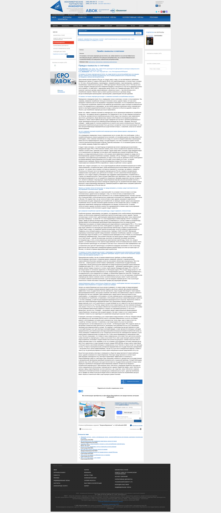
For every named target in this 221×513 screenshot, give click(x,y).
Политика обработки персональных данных (110, 501)
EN (159, 5)
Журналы (67, 17)
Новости (82, 17)
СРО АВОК (161, 26)
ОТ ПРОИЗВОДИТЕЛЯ (59, 42)
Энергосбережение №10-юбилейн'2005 (117, 39)
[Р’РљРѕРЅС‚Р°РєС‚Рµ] (80, 391)
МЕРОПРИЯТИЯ (121, 26)
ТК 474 (133, 26)
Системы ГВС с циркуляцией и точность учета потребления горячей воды (103, 444)
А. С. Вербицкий (84, 71)
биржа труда (78, 26)
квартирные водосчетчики (110, 62)
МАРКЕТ (141, 26)
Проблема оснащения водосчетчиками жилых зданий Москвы (99, 452)
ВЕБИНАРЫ (87, 472)
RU (157, 5)
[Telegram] (82, 391)
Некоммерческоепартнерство (73, 4)
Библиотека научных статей (93, 39)
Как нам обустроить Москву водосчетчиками (94, 449)
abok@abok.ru (159, 3)
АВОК (54, 17)
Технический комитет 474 (123, 482)
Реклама (154, 17)
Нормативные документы (60, 45)
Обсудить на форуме (137, 425)
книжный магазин (93, 26)
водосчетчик (92, 62)
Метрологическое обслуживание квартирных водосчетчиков (99, 441)
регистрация (72, 14)
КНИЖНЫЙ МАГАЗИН (90, 478)
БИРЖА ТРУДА (88, 475)
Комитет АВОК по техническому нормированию (62, 39)
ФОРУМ (55, 26)
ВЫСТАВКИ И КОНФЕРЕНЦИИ (93, 483)
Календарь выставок (59, 51)
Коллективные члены (133, 17)
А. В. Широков (83, 68)
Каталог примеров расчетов (61, 48)
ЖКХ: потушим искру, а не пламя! (91, 457)
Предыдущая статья (87, 429)
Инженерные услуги (60, 486)
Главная (80, 39)
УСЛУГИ (151, 26)
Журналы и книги (59, 472)
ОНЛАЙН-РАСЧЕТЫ (89, 480)
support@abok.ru (160, 1)
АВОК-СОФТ (108, 26)
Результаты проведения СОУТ (110, 504)
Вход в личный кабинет (59, 14)
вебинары (65, 26)
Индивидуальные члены (104, 17)
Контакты (62, 19)
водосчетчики (99, 62)
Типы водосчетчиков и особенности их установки (95, 455)
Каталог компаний (121, 476)
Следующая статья (134, 429)
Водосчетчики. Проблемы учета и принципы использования (98, 446)
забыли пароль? (83, 14)
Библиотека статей (59, 35)
